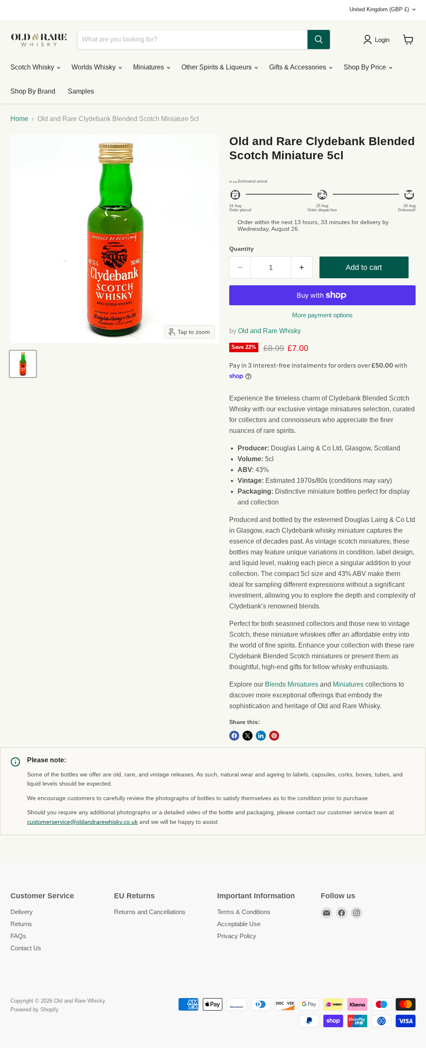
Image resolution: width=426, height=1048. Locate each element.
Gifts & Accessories (298, 67)
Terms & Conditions (243, 911)
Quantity (241, 248)
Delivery (21, 911)
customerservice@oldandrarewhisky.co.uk (82, 821)
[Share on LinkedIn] (261, 736)
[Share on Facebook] (234, 736)
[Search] (318, 39)
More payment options (322, 315)
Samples (81, 91)
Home (19, 118)
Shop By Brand (32, 91)
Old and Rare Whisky (269, 330)
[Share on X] (248, 736)
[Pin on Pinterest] (274, 736)
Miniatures (149, 67)
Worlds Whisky (94, 67)
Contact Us (25, 948)
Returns (21, 923)
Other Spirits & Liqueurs (217, 67)
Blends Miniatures (291, 684)
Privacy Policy (236, 935)
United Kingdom (379, 9)
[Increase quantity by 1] (301, 267)
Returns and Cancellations (150, 911)
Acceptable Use (238, 923)
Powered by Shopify (34, 1009)
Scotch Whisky (33, 67)
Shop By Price (366, 67)
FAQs (18, 935)
